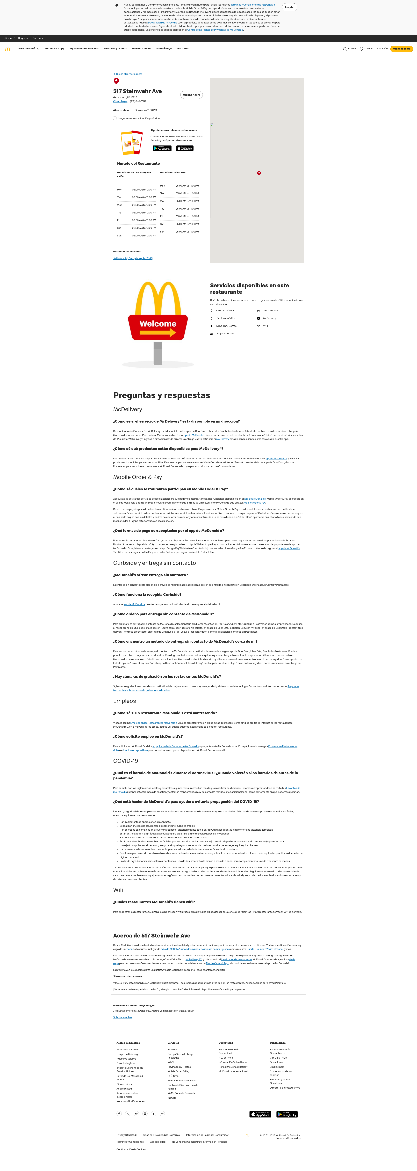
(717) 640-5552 (138, 101)
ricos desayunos (190, 949)
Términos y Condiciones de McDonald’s (253, 5)
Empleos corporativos (135, 750)
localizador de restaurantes (236, 960)
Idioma (8, 38)
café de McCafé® (170, 949)
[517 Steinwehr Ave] (259, 173)
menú (129, 949)
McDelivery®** (194, 960)
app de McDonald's (194, 435)
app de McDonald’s (289, 548)
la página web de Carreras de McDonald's (175, 746)
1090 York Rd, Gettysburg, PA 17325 (132, 258)
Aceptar (290, 7)
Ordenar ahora (401, 49)
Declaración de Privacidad (162, 23)
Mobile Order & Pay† (217, 963)
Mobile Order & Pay (254, 503)
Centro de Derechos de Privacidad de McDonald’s (215, 30)
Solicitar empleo (122, 1017)
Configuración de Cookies (131, 1150)
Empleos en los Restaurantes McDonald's (153, 723)
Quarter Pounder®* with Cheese (264, 949)
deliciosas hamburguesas (215, 949)
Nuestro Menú (26, 49)
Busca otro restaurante (129, 74)
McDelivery (222, 439)
